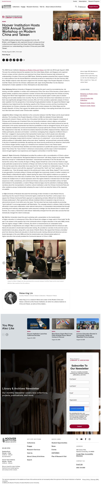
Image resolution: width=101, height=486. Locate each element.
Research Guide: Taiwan (87, 105)
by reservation (6, 456)
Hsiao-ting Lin (6, 54)
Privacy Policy (86, 479)
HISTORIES (55, 453)
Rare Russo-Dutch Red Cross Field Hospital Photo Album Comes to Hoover (63, 329)
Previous (3, 263)
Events (75, 1)
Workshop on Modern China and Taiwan (31, 70)
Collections (16, 7)
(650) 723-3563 (80, 467)
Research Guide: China (87, 103)
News (54, 446)
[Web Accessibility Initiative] (6, 1)
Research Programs (94, 1)
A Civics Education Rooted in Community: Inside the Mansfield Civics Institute (88, 329)
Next (68, 263)
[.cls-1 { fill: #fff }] (14, 60)
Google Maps (80, 454)
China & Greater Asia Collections (86, 99)
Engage (23, 7)
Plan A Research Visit (59, 456)
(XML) (97, 479)
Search (29, 460)
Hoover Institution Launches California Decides (38, 328)
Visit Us (42, 7)
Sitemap (93, 479)
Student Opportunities (59, 443)
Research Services (32, 7)
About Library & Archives (53, 7)
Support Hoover (93, 6)
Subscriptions (83, 1)
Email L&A (79, 464)
